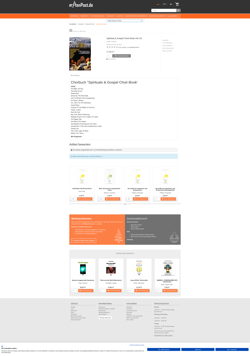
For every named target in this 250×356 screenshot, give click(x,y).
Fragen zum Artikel (167, 51)
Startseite (74, 16)
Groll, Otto (82, 191)
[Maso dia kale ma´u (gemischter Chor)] (109, 176)
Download (110, 16)
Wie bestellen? (103, 314)
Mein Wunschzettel (76, 316)
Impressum (102, 307)
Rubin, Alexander (139, 283)
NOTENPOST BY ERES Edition (163, 335)
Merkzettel (74, 314)
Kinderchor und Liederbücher (136, 16)
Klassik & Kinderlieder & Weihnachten (142, 234)
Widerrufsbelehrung (104, 312)
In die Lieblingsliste (167, 43)
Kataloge (130, 239)
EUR (164, 4)
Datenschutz (102, 310)
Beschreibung (75, 75)
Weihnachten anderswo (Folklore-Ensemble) (89, 231)
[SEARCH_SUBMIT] (178, 10)
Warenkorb (74, 310)
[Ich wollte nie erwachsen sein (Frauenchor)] (137, 176)
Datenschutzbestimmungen (137, 345)
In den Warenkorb (122, 56)
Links (72, 309)
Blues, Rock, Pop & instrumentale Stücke (143, 236)
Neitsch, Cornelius (109, 193)
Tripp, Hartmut (82, 283)
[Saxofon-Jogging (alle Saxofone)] (82, 268)
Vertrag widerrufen (105, 317)
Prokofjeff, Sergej (111, 283)
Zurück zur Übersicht (79, 31)
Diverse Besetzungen (137, 229)
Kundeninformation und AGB (107, 309)
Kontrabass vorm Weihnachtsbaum (86, 233)
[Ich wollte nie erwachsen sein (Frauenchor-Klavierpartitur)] (165, 176)
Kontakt (73, 307)
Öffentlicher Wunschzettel (78, 318)
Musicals (120, 16)
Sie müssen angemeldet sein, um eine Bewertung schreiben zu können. (97, 150)
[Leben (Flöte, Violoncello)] (139, 268)
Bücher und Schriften (157, 16)
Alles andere (172, 16)
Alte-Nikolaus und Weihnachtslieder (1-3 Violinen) (90, 229)
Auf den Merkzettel (167, 45)
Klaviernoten (135, 227)
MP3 (128, 231)
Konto (72, 312)
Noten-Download (132, 222)
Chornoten (85, 16)
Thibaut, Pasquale (137, 193)
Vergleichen (165, 40)
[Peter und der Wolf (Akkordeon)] (111, 268)
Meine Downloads (76, 319)
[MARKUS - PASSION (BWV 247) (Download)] (167, 268)
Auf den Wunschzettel (168, 48)
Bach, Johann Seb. (167, 284)
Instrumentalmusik (98, 16)
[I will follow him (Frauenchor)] (81, 176)
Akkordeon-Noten (136, 225)
